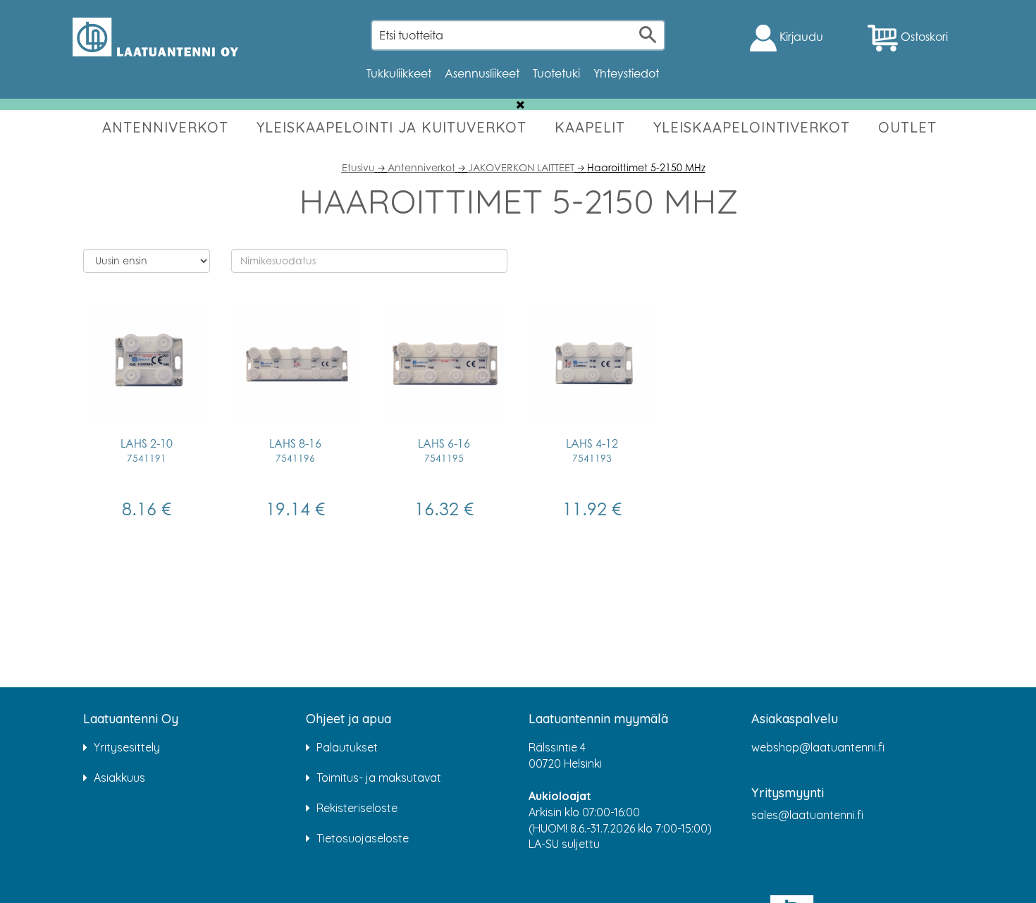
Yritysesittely (127, 747)
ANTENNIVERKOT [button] (165, 127)
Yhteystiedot (626, 73)
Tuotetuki (556, 73)
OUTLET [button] (907, 127)
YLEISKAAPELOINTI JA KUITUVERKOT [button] (391, 127)
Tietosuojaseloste (362, 838)
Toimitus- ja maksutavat (378, 777)
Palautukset (347, 747)
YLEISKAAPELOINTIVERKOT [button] (751, 127)
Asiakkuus (119, 777)
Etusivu (358, 167)
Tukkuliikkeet (398, 73)
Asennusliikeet (482, 73)
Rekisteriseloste (356, 808)
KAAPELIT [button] (590, 127)
